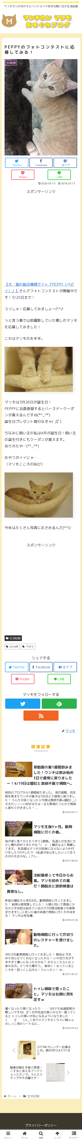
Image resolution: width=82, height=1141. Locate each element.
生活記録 (15, 638)
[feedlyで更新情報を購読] (59, 704)
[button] (73, 677)
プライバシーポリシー (41, 1125)
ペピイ (30, 646)
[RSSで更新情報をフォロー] (41, 716)
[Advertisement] (41, 235)
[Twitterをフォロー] (22, 704)
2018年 (13, 646)
